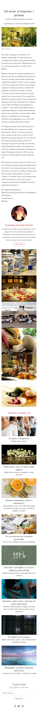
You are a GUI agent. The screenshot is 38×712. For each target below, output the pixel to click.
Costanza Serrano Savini (25, 24)
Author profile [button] (19, 244)
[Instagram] (23, 706)
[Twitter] (19, 706)
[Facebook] (15, 706)
